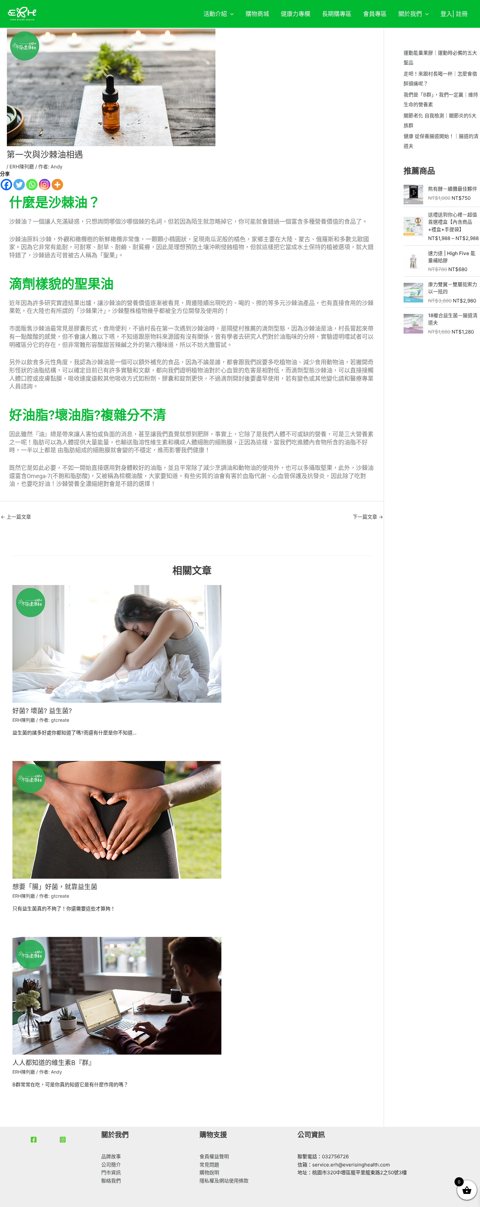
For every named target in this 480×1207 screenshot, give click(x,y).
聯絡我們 (111, 1181)
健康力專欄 (295, 13)
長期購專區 (336, 13)
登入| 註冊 (454, 13)
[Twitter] (19, 184)
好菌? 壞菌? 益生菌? (42, 711)
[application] (230, 14)
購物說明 (209, 1172)
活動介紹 (215, 13)
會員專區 (375, 13)
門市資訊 (111, 1172)
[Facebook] (6, 184)
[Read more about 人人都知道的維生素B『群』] (116, 995)
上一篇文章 (16, 517)
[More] (57, 184)
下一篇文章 (368, 517)
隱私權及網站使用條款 (224, 1181)
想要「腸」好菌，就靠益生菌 (54, 887)
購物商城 (257, 13)
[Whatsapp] (32, 184)
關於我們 (410, 13)
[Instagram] (44, 184)
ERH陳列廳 (21, 167)
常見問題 (209, 1165)
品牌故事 (111, 1156)
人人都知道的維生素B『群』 (53, 1063)
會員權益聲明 (214, 1156)
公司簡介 (111, 1165)
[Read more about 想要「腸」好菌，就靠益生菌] (116, 819)
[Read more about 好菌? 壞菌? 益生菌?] (116, 644)
